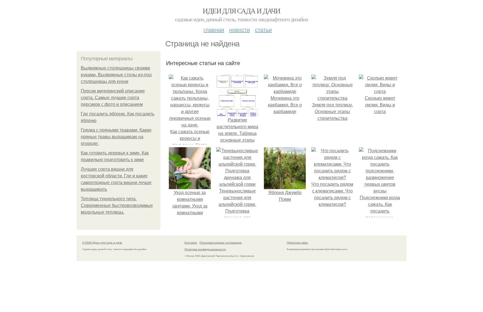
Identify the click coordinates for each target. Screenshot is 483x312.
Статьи (263, 29)
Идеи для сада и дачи (241, 10)
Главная (213, 29)
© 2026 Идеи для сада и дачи (102, 242)
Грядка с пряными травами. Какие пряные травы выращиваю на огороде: (116, 137)
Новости (239, 29)
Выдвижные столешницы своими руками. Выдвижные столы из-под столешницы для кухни (116, 75)
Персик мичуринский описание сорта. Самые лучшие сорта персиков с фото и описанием (113, 98)
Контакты (190, 242)
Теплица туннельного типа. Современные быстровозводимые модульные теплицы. (117, 205)
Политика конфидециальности (205, 249)
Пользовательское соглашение (221, 242)
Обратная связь (297, 242)
